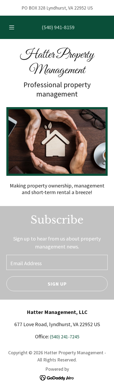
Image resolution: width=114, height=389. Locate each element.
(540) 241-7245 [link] (64, 337)
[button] (11, 27)
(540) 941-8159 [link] (58, 27)
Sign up (57, 284)
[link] (57, 62)
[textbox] (57, 262)
